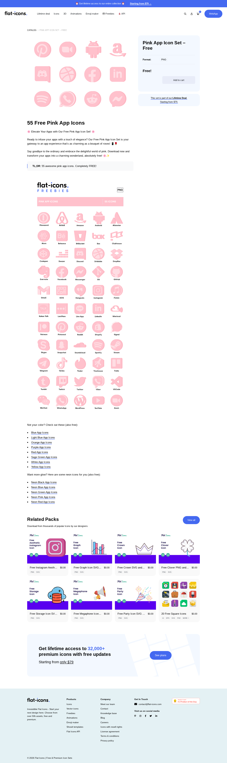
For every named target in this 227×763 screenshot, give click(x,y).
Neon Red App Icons (43, 501)
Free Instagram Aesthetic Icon (47, 567)
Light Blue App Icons (43, 437)
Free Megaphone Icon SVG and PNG (95, 613)
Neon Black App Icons (44, 482)
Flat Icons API (73, 731)
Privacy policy (107, 740)
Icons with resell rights (111, 727)
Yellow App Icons (41, 466)
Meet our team (108, 704)
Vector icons (72, 708)
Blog (103, 718)
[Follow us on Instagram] (140, 716)
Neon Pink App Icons (43, 497)
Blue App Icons (39, 432)
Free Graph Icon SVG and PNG (92, 567)
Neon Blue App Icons (43, 487)
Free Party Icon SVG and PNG (135, 613)
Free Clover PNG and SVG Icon (179, 567)
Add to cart (178, 80)
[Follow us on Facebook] (145, 716)
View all (191, 520)
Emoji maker (92, 13)
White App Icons (40, 462)
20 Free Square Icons (173, 613)
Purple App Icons (41, 447)
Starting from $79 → (140, 3)
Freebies (109, 13)
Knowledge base (109, 713)
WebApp (213, 13)
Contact (104, 708)
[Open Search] (185, 14)
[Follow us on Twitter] (151, 716)
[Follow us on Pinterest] (135, 716)
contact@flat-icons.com (150, 704)
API (123, 13)
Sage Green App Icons (44, 457)
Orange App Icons (41, 442)
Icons (56, 13)
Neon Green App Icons (44, 492)
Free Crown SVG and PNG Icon (136, 567)
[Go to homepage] (16, 13)
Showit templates (75, 727)
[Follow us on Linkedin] (156, 716)
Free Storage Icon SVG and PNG (49, 613)
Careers (104, 722)
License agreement (110, 731)
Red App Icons (39, 452)
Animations (76, 13)
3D (64, 13)
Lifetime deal (43, 13)
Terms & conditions (110, 736)
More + (186, 618)
